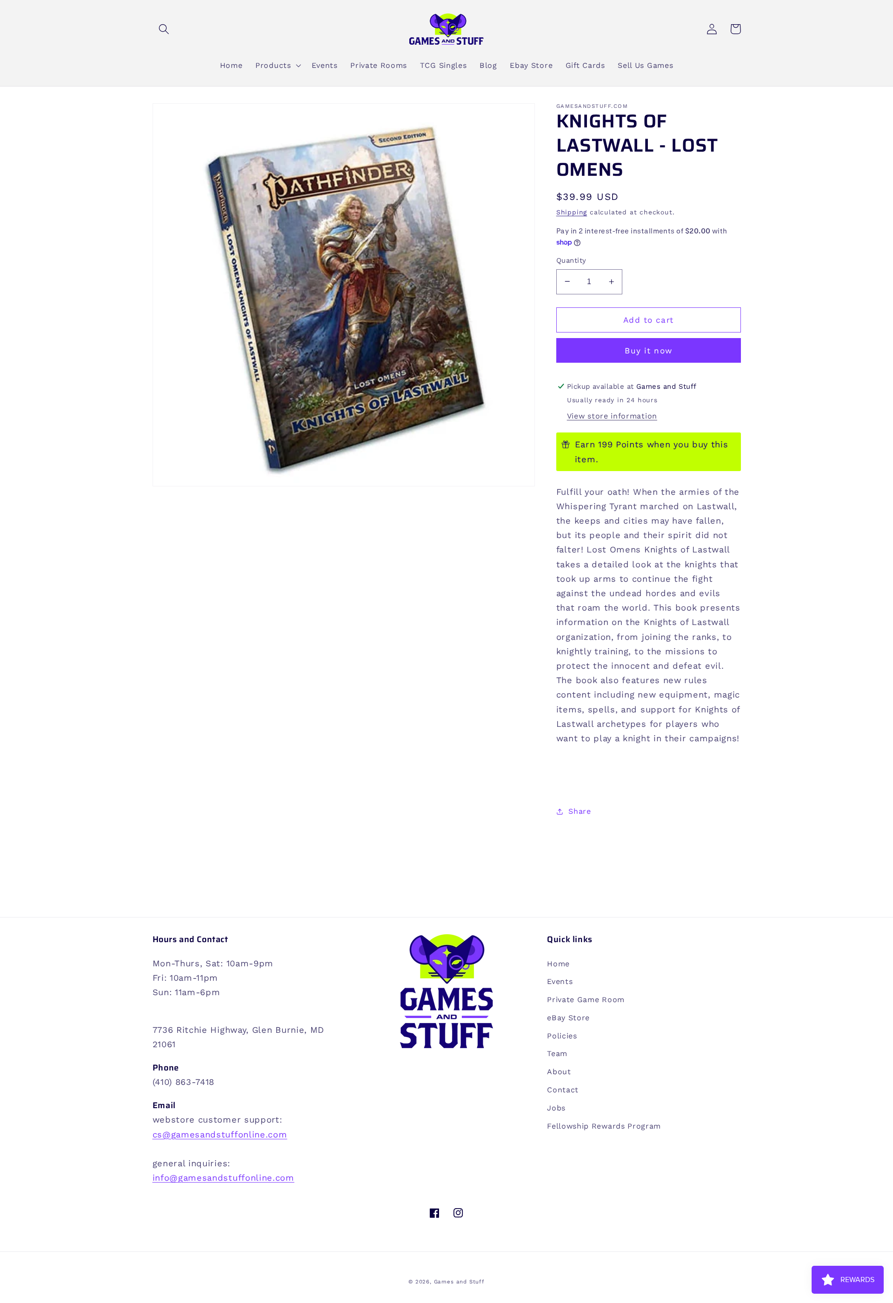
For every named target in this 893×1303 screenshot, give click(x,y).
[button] (164, 29)
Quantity (571, 260)
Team (557, 1053)
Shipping (571, 212)
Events (560, 981)
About (559, 1071)
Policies (562, 1035)
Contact (563, 1089)
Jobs (556, 1108)
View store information (612, 416)
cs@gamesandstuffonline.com (220, 1134)
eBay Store (568, 1017)
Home (558, 963)
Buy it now (648, 350)
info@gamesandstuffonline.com (223, 1178)
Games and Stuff (459, 1281)
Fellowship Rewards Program (604, 1126)
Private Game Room (586, 999)
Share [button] (579, 811)
